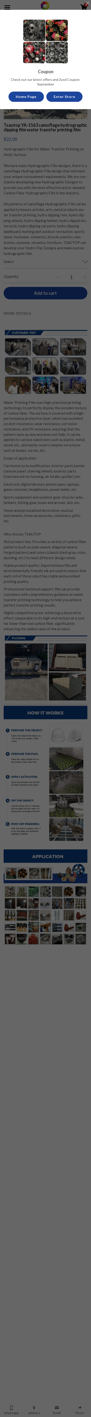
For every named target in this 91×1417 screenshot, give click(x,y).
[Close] (87, 3)
